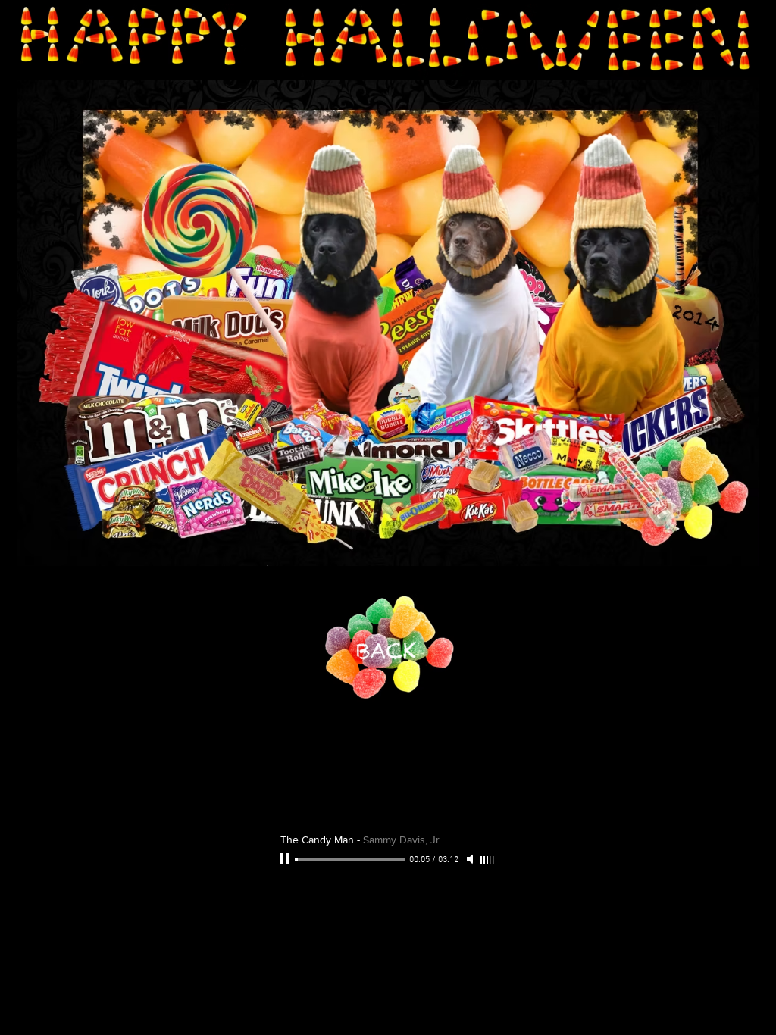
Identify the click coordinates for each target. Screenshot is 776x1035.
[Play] (286, 859)
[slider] (488, 860)
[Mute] (471, 859)
